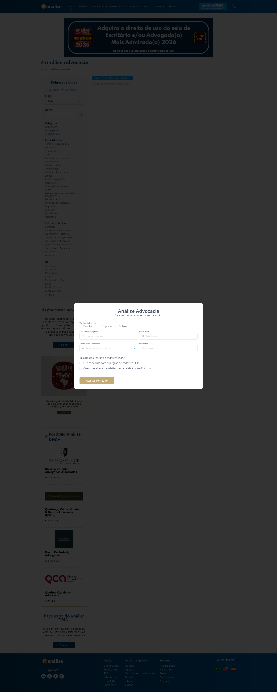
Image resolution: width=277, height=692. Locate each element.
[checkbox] (138, 363)
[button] (134, 348)
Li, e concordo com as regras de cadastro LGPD (112, 363)
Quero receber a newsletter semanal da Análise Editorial (117, 368)
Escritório (89, 326)
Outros (123, 326)
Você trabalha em (88, 323)
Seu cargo (143, 344)
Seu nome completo (89, 332)
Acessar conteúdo (97, 380)
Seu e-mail (144, 332)
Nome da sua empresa (90, 344)
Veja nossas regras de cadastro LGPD (102, 358)
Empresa (106, 326)
